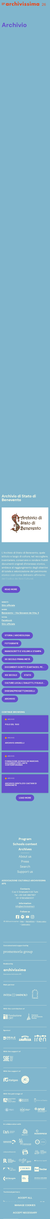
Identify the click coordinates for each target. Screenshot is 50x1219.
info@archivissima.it (25, 906)
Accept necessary (25, 1213)
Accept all (25, 1198)
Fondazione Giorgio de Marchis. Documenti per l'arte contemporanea (22, 763)
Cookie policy (25, 924)
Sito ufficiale (8, 605)
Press (22, 921)
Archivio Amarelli (14, 743)
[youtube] (27, 916)
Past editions (30, 921)
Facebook (7, 620)
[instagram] (32, 917)
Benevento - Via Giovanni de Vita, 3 (20, 613)
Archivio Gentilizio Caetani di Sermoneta (21, 784)
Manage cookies (25, 1205)
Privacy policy (41, 921)
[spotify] (22, 916)
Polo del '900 (12, 724)
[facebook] (17, 917)
